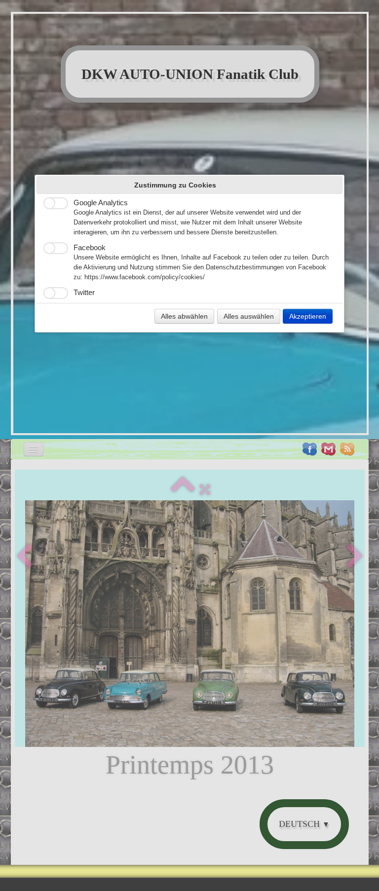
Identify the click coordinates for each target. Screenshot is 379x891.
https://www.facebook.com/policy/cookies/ (144, 277)
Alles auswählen (249, 316)
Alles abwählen (184, 316)
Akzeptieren (307, 316)
